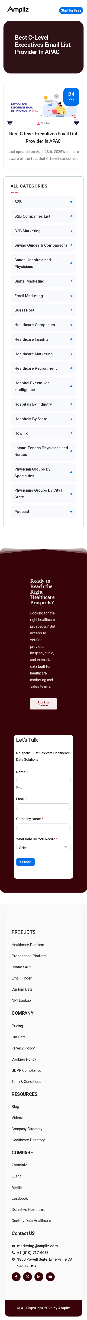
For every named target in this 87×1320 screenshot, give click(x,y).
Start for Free (71, 10)
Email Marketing (28, 295)
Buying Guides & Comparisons (41, 245)
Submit (25, 862)
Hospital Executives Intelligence (32, 386)
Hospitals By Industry (33, 404)
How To (21, 433)
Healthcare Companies (34, 324)
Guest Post (24, 310)
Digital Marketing (29, 281)
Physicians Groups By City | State (38, 493)
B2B (18, 201)
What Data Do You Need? (36, 839)
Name (22, 772)
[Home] (18, 9)
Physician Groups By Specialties (32, 472)
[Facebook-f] (16, 1276)
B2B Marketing (27, 231)
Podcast (21, 511)
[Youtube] (50, 1276)
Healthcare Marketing (33, 354)
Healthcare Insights (31, 339)
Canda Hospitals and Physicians (32, 263)
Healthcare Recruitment (35, 368)
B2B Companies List (32, 216)
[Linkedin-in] (38, 1276)
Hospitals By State (30, 419)
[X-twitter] (27, 1276)
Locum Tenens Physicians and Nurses (41, 451)
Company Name (29, 819)
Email (21, 799)
